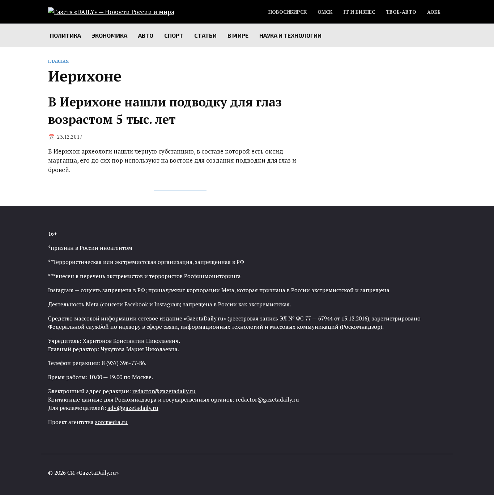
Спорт (173, 35)
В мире (237, 35)
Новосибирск (287, 12)
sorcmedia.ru (111, 421)
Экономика (109, 35)
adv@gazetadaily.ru (132, 407)
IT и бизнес (359, 12)
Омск (325, 12)
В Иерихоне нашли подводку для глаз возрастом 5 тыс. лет (165, 110)
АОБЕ (433, 12)
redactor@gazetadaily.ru (164, 391)
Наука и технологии (290, 35)
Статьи (205, 35)
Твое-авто (401, 12)
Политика (65, 35)
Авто (145, 35)
